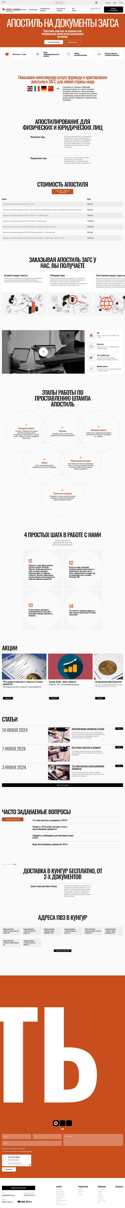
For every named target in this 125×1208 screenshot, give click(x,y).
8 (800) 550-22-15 (95, 9)
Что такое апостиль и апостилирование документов (88, 767)
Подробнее (8, 698)
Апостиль (23, 10)
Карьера (100, 1195)
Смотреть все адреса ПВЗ (62, 950)
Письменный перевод (61, 9)
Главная (4, 864)
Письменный (59, 1195)
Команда (100, 1191)
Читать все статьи (62, 785)
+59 (57, 88)
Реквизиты (101, 1199)
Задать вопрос (72, 42)
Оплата (121, 3)
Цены (79, 1193)
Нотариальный (60, 1193)
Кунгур (3, 2)
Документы (101, 1197)
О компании (101, 1189)
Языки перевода (61, 1204)
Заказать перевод (53, 42)
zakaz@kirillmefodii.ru (8, 1195)
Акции (114, 3)
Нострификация (60, 1197)
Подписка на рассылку (18, 1188)
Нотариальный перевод (45, 9)
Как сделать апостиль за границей (86, 747)
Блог (99, 1202)
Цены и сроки (59, 2)
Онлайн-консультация (113, 9)
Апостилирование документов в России (88, 728)
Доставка (108, 3)
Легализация (33, 10)
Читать (119, 728)
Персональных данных (25, 1151)
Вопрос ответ (102, 1200)
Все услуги (74, 9)
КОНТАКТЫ (119, 1187)
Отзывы (100, 1193)
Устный (58, 1199)
